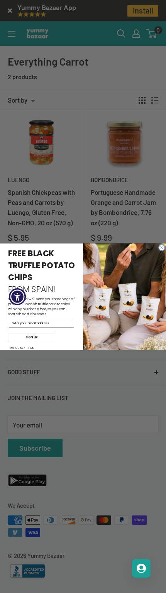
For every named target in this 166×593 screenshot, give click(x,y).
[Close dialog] (162, 247)
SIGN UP (31, 337)
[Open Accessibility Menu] (17, 296)
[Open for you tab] (141, 568)
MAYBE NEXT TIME (22, 348)
